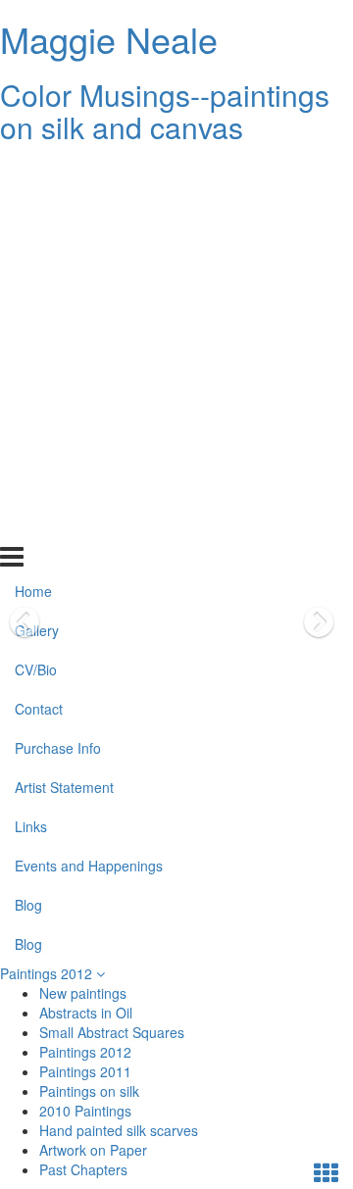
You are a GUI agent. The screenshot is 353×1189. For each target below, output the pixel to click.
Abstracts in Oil (85, 1012)
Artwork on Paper (93, 1150)
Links (31, 408)
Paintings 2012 (48, 973)
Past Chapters (83, 1169)
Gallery (37, 212)
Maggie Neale (109, 39)
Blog (28, 485)
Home (33, 172)
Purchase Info (58, 329)
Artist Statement (64, 368)
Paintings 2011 (85, 1071)
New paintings (82, 993)
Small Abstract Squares (111, 1032)
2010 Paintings (85, 1110)
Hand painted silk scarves (118, 1130)
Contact (39, 290)
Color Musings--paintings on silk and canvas (164, 111)
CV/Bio (36, 251)
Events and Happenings (89, 446)
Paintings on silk (89, 1091)
